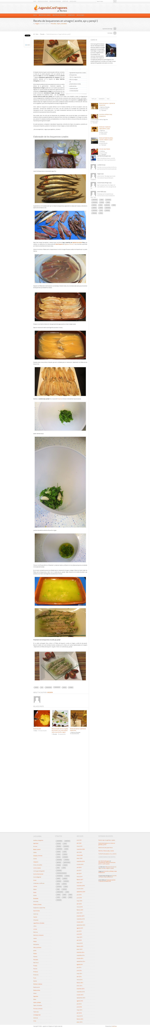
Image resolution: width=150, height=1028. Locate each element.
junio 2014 (79, 970)
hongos (58, 865)
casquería (35, 862)
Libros (34, 926)
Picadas (35, 965)
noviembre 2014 (81, 955)
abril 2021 (79, 843)
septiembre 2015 (81, 925)
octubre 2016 (80, 888)
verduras (107, 205)
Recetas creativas (99, 119)
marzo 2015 (80, 943)
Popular (94, 98)
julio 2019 (79, 867)
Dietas (34, 889)
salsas (101, 207)
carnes (102, 202)
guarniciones (67, 862)
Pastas (35, 953)
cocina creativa (37, 868)
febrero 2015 (80, 946)
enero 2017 (79, 882)
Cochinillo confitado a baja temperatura (107, 876)
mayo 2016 (79, 900)
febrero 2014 (80, 982)
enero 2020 (79, 858)
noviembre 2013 (81, 991)
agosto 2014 (80, 964)
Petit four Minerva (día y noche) (106, 850)
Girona (71, 244)
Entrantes (102, 141)
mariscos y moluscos (61, 873)
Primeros (35, 971)
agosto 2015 (80, 928)
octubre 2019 (80, 864)
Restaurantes (36, 990)
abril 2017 (79, 873)
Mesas (35, 941)
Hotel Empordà (59, 244)
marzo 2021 (80, 846)
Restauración (36, 987)
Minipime (59, 398)
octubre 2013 (80, 994)
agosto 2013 (80, 1000)
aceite (36, 687)
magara (37, 23)
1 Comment (103, 110)
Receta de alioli (37, 728)
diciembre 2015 (80, 916)
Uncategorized (36, 1015)
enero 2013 (79, 1022)
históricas (102, 151)
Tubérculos (36, 1011)
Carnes (93, 119)
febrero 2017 (80, 879)
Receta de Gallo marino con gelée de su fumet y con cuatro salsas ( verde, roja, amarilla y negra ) (60, 730)
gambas (59, 862)
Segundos (105, 119)
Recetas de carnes (43, 1)
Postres (35, 968)
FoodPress (114, 1026)
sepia (64, 894)
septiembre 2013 (81, 997)
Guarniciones (36, 910)
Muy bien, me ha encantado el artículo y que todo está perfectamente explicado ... (104, 169)
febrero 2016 (80, 910)
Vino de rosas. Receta (104, 149)
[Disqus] (61, 760)
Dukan (34, 892)
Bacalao (94, 213)
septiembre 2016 (81, 891)
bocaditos (66, 846)
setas (102, 199)
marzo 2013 (80, 1016)
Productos (35, 974)
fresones (67, 859)
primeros (108, 199)
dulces (58, 857)
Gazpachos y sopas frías (39, 907)
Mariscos (35, 932)
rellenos (107, 210)
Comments (101, 98)
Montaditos (36, 944)
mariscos (95, 210)
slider (101, 213)
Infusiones (35, 920)
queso (66, 886)
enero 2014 (79, 985)
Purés (34, 978)
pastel (58, 878)
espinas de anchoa (77, 242)
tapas (108, 202)
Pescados (53, 23)
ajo (42, 687)
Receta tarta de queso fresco (105, 847)
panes (34, 950)
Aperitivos (65, 1)
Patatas (35, 956)
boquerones (48, 687)
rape (58, 889)
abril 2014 (79, 976)
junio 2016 (79, 897)
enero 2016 (79, 913)
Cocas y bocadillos (37, 865)
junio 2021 (79, 840)
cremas (35, 886)
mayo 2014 (79, 973)
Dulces (35, 895)
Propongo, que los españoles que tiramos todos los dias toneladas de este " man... (103, 196)
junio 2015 (79, 934)
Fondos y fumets (37, 904)
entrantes (95, 202)
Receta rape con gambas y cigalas (106, 840)
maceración (57, 687)
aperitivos (95, 199)
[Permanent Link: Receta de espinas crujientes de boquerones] (79, 727)
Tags (108, 98)
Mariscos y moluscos (38, 935)
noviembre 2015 (81, 919)
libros (101, 205)
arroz (65, 843)
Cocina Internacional (38, 874)
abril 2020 (79, 852)
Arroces (35, 846)
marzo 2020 (80, 855)
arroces (58, 843)
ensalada (65, 857)
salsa (114, 205)
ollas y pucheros (37, 947)
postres (94, 205)
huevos (65, 865)
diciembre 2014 (80, 952)
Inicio (34, 1)
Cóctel (34, 880)
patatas (94, 207)
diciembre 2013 (80, 988)
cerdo (65, 851)
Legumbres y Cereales (38, 923)
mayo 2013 (79, 1010)
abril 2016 (79, 903)
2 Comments (104, 134)
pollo (58, 883)
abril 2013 (79, 1013)
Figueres (67, 244)
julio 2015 (79, 931)
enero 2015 (79, 949)
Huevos (35, 917)
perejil (64, 687)
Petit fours (36, 962)
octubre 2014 (80, 958)
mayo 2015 (79, 937)
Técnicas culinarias (37, 1008)
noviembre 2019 (81, 861)
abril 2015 (79, 940)
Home (37, 34)
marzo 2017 (80, 876)
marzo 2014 (80, 979)
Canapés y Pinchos (37, 855)
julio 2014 (79, 967)
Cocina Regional (37, 877)
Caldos (35, 852)
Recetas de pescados (55, 1)
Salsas (35, 730)
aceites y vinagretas (38, 840)
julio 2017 (79, 870)
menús (35, 938)
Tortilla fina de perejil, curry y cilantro (107, 854)
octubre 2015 (80, 922)
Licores (35, 929)
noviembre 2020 (81, 849)
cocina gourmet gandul (39, 871)
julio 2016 (79, 894)
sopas (64, 897)
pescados (108, 207)
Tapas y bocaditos (62, 23)
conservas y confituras (38, 883)
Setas (34, 999)
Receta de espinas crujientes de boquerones (106, 880)
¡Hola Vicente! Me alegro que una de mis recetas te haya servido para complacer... (103, 178)
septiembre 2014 (81, 961)
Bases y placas (36, 849)
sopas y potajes (37, 1002)
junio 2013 (79, 1007)
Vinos (34, 1021)
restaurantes (60, 891)
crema (58, 854)
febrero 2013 (80, 1019)
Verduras (35, 1018)
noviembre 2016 (81, 885)
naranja (67, 875)
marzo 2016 (80, 907)
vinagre (71, 687)
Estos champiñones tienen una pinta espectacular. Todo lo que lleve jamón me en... (103, 160)
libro (101, 210)
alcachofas (59, 840)
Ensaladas (35, 898)
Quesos (35, 981)
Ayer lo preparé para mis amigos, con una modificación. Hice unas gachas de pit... (103, 187)
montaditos (59, 875)
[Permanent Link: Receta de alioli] (42, 727)
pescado (59, 881)
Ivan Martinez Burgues (103, 861)
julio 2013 (79, 1004)
